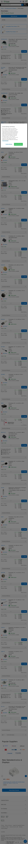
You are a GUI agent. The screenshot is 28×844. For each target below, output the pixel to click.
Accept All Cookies (18, 144)
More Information (5, 140)
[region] (14, 135)
